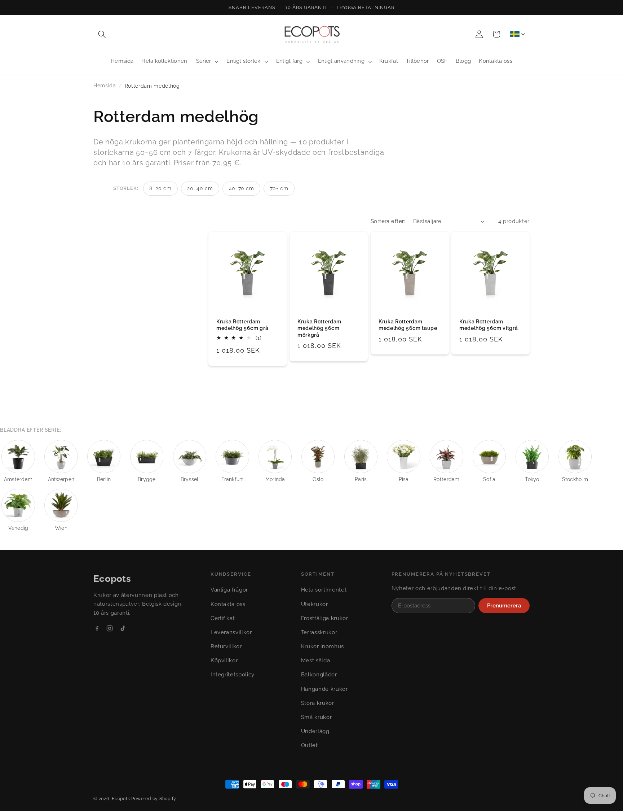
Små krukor (316, 717)
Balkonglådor (319, 674)
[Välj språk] (517, 34)
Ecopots (121, 798)
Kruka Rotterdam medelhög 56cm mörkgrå (319, 328)
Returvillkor (226, 646)
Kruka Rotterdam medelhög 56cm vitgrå (488, 325)
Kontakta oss (228, 604)
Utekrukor (314, 604)
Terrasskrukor (319, 632)
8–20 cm (160, 188)
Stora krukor (317, 703)
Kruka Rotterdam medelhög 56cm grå (242, 325)
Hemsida (104, 85)
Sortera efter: (388, 221)
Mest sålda (315, 660)
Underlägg (315, 731)
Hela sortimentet (324, 590)
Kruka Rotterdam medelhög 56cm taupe (408, 325)
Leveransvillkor (231, 632)
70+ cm (279, 188)
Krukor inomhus (322, 646)
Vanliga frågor (229, 590)
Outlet (309, 745)
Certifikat (223, 618)
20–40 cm (200, 188)
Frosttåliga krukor (324, 618)
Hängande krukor (324, 689)
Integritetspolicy (233, 674)
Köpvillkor (224, 660)
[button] (102, 34)
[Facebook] (97, 628)
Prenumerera (504, 605)
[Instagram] (109, 628)
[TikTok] (122, 628)
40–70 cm (241, 188)
